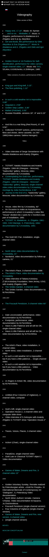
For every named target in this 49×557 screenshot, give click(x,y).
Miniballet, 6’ (24, 33)
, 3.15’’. (29, 85)
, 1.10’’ (25, 88)
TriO (38, 66)
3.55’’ (16, 110)
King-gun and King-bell (15, 85)
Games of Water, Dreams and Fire (20, 514)
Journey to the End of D (16, 193)
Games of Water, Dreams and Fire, (21, 470)
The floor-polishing (13, 88)
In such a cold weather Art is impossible (23, 99)
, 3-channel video (22, 287)
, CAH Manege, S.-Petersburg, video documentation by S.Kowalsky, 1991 (24, 223)
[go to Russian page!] (6, 10)
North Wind (10, 251)
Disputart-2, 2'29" (13, 105)
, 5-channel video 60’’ (36, 303)
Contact (24, 552)
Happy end (10, 31)
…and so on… (12, 33)
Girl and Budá (11, 42)
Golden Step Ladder (14, 108)
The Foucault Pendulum (16, 303)
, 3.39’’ (27, 108)
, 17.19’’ (18, 31)
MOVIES (5, 525)
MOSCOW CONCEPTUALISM (13, 530)
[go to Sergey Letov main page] (24, 542)
